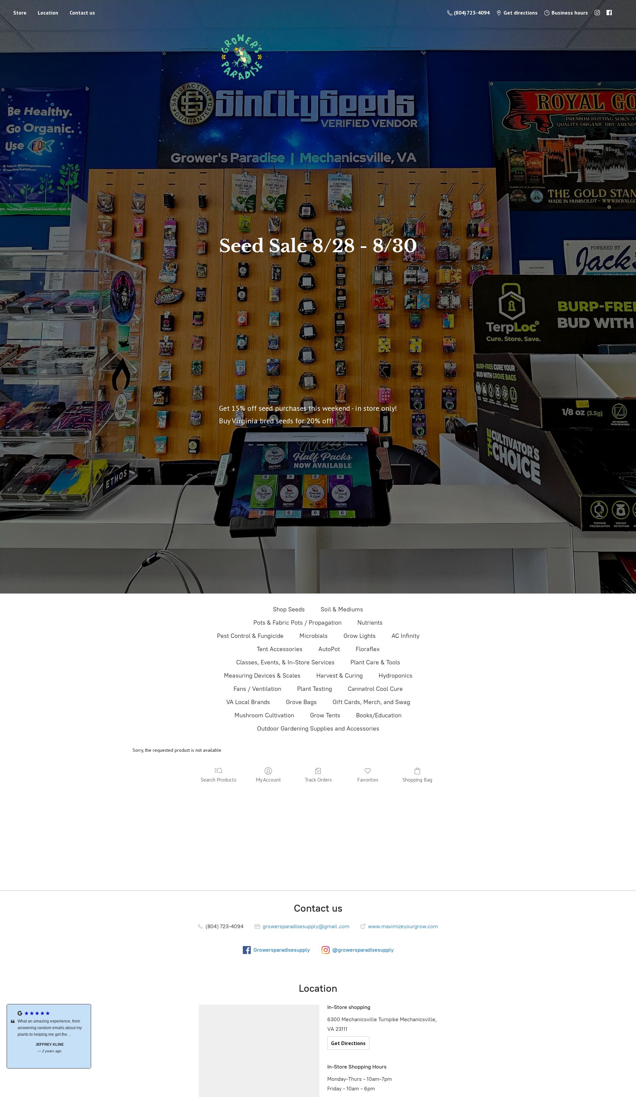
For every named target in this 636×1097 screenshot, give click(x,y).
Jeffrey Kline (49, 1044)
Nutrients (370, 622)
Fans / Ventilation (257, 688)
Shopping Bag (417, 779)
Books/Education (378, 715)
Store (19, 12)
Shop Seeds (289, 609)
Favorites (367, 779)
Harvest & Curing (339, 675)
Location (48, 12)
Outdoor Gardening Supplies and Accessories (318, 728)
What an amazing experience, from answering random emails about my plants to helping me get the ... (49, 1028)
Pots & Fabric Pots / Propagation (297, 622)
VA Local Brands (248, 702)
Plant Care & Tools (375, 662)
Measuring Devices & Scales (262, 675)
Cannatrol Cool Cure (375, 688)
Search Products (219, 779)
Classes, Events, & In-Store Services (285, 662)
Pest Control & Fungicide (250, 636)
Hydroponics (395, 675)
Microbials (313, 636)
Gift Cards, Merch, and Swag (371, 702)
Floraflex (368, 649)
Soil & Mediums (342, 609)
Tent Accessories (279, 649)
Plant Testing (314, 688)
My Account (268, 779)
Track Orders (318, 779)
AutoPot (329, 649)
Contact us (82, 12)
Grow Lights (360, 636)
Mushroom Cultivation (264, 715)
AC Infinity (405, 636)
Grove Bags (301, 702)
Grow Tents (325, 715)
